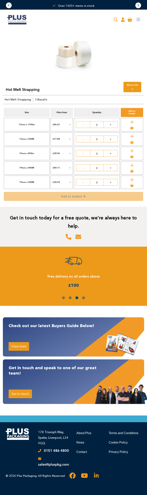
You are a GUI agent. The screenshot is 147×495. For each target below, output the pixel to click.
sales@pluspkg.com (53, 464)
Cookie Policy (118, 442)
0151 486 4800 (56, 450)
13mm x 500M (26, 139)
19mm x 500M (26, 182)
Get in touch (20, 394)
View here (18, 346)
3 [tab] (76, 297)
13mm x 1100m (27, 124)
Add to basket (76, 197)
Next (138, 5)
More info (132, 84)
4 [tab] (83, 297)
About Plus (83, 433)
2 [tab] (70, 297)
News (80, 442)
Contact (81, 452)
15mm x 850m (26, 153)
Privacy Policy (118, 452)
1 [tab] (63, 297)
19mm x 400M (26, 167)
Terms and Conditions (123, 433)
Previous (9, 5)
